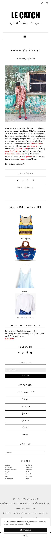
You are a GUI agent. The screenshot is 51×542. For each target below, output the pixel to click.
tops (25, 434)
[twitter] (32, 353)
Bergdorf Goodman (10, 469)
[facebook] (28, 353)
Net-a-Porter (29, 467)
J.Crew (7, 474)
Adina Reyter (9, 478)
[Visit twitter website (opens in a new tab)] (18, 180)
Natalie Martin (37, 144)
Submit (25, 376)
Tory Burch (29, 476)
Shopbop (7, 472)
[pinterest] (23, 353)
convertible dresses (25, 50)
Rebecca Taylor (21, 149)
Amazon (7, 465)
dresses (25, 406)
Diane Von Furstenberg (14, 154)
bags (25, 399)
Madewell (28, 474)
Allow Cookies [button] (25, 530)
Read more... (10, 339)
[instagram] (19, 353)
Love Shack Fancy (12, 151)
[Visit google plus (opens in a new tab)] (28, 180)
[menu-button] (25, 36)
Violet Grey (8, 467)
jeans (25, 413)
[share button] (47, 3)
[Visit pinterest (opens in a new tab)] (33, 180)
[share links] (42, 3)
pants (25, 420)
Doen (27, 478)
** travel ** (25, 392)
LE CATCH (25, 15)
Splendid (28, 156)
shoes (25, 427)
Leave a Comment (25, 173)
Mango (22, 159)
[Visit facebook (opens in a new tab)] (23, 180)
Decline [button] (25, 536)
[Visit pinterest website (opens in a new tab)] (11, 71)
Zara (6, 476)
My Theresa (29, 465)
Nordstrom (29, 469)
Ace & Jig (35, 146)
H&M (27, 472)
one (27, 146)
